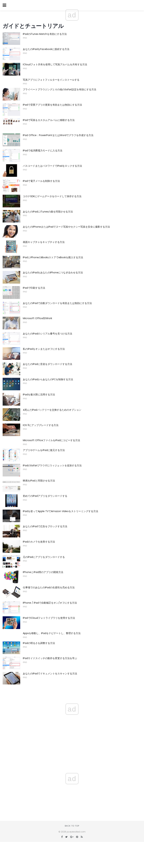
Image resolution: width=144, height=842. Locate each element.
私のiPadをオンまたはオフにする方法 (44, 349)
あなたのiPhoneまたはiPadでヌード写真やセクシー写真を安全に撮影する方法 (66, 227)
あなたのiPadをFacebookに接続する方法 (46, 49)
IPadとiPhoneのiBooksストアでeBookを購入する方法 (53, 257)
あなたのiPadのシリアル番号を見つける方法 (47, 333)
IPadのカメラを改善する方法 (39, 541)
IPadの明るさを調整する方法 (39, 643)
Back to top (72, 825)
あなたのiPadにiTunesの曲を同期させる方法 (48, 211)
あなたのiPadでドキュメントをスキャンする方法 (50, 673)
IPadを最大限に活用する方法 (39, 394)
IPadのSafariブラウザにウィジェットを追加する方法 (52, 465)
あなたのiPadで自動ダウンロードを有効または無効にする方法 (57, 303)
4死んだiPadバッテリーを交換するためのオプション (52, 410)
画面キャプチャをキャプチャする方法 (44, 242)
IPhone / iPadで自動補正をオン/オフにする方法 (50, 603)
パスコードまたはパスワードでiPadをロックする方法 (52, 166)
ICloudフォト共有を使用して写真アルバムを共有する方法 (55, 64)
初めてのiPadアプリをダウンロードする (45, 496)
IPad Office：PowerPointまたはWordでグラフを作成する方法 (58, 135)
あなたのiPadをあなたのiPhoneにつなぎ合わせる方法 (53, 272)
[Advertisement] (72, 789)
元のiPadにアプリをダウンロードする (44, 557)
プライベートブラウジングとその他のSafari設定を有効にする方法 (59, 89)
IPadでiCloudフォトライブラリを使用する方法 (49, 618)
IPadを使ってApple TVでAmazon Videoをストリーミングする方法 (60, 511)
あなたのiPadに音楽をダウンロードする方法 (47, 364)
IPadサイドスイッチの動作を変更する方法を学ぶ (50, 658)
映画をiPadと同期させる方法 (39, 480)
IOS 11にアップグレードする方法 (40, 425)
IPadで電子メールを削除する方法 (41, 181)
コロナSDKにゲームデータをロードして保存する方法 (52, 196)
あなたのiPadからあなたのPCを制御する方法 (48, 379)
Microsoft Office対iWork (37, 318)
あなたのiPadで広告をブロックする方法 (45, 526)
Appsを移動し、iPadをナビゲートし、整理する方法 (52, 633)
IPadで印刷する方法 (34, 288)
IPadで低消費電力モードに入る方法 (42, 150)
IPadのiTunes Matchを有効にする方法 (45, 34)
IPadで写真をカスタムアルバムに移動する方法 (49, 120)
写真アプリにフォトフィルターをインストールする (51, 80)
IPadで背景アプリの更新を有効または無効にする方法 (52, 105)
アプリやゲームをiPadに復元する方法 (44, 450)
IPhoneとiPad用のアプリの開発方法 (43, 572)
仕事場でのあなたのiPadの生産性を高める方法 (49, 587)
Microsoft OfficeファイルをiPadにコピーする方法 (51, 440)
